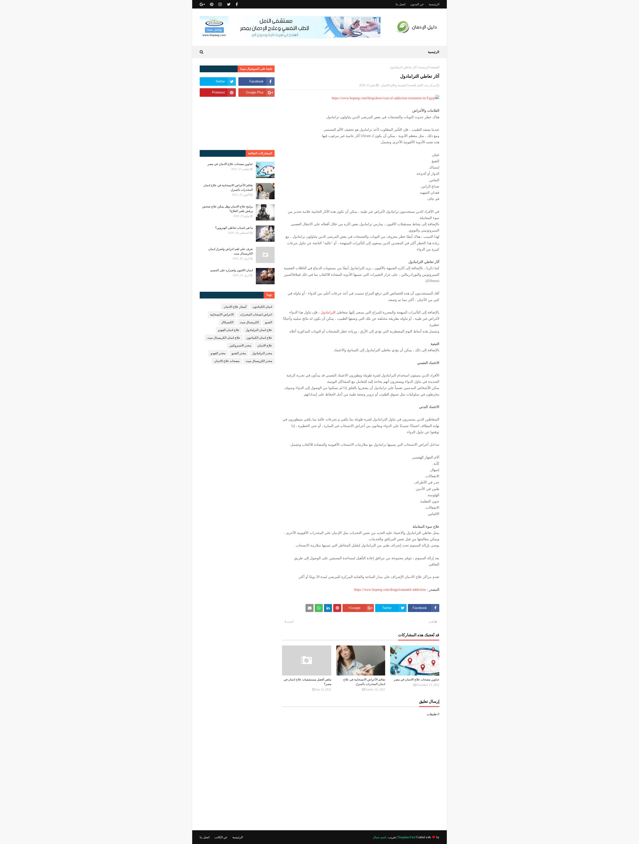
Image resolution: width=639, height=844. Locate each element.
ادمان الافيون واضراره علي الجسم (231, 270)
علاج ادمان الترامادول (259, 330)
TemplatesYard (406, 837)
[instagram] (220, 4)
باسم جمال (380, 837)
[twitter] (229, 4)
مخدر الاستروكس (240, 345)
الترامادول (328, 312)
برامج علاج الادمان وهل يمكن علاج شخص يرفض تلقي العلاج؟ (227, 209)
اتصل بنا (400, 4)
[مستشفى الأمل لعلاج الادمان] (290, 37)
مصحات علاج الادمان (226, 361)
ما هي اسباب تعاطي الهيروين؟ (234, 228)
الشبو (268, 322)
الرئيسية (434, 4)
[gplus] (203, 4)
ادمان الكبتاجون (262, 306)
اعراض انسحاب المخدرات (256, 314)
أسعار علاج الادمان (235, 306)
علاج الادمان (264, 345)
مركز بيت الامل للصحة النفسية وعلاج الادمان (408, 85)
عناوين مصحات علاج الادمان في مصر (416, 679)
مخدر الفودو (218, 353)
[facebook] (236, 4)
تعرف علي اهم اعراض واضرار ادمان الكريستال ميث (230, 251)
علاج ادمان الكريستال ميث (223, 338)
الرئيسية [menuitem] (433, 52)
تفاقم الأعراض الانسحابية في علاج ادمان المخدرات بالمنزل (364, 682)
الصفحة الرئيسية (429, 67)
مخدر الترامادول (262, 353)
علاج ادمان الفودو (228, 330)
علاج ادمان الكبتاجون (259, 338)
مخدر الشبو (239, 353)
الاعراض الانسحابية (222, 314)
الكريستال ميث (249, 322)
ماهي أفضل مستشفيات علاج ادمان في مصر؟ (307, 682)
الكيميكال (227, 322)
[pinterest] (212, 4)
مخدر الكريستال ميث (259, 361)
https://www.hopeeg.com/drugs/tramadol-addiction (390, 590)
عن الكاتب (220, 837)
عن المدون (417, 4)
